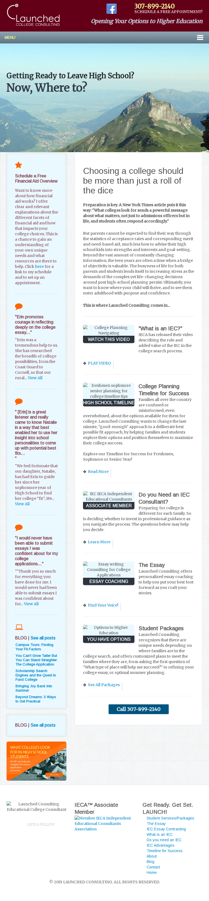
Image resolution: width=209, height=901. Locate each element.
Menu (10, 37)
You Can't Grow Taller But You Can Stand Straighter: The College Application (36, 660)
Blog (150, 861)
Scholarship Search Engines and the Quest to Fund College (36, 675)
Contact (153, 867)
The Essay (156, 823)
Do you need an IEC (164, 840)
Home (152, 872)
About (152, 856)
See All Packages (104, 684)
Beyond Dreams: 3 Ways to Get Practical (36, 699)
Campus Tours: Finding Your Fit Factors (34, 647)
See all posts (43, 638)
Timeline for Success (165, 851)
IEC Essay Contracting (166, 829)
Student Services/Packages (170, 818)
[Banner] (36, 761)
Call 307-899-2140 (139, 709)
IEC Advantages (160, 845)
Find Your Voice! (103, 605)
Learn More (99, 541)
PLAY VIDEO (99, 363)
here (39, 266)
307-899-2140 (154, 6)
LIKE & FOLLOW (39, 825)
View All (35, 377)
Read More (98, 471)
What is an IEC (160, 834)
